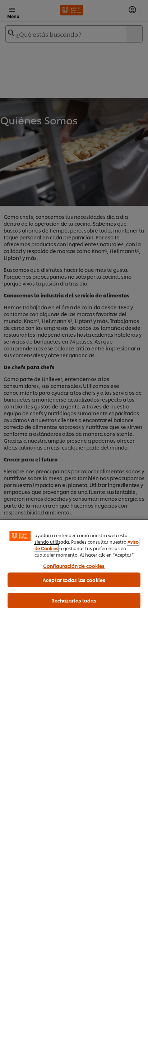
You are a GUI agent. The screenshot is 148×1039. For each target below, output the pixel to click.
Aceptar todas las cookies (74, 579)
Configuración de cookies (74, 565)
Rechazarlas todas (73, 600)
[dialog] (74, 779)
